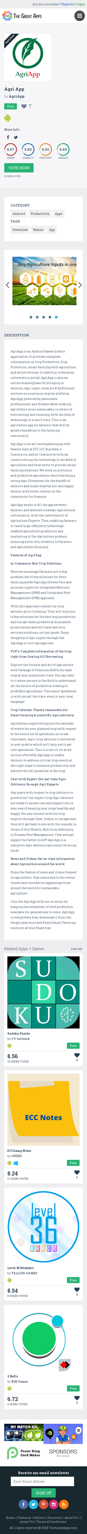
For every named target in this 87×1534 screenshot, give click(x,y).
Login (80, 4)
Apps (58, 214)
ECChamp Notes (19, 1151)
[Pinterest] (43, 1504)
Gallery (39, 1518)
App (52, 230)
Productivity (40, 214)
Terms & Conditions (51, 1522)
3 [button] (43, 317)
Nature (38, 230)
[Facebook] (23, 1504)
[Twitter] (33, 1504)
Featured (24, 1518)
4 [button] (50, 317)
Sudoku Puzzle (18, 1033)
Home (10, 1518)
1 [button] (31, 317)
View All (76, 949)
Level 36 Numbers (20, 1268)
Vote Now (18, 167)
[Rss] (64, 1504)
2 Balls (12, 1376)
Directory (55, 1518)
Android (19, 214)
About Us (70, 1518)
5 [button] (56, 317)
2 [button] (37, 317)
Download (20, 230)
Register (68, 4)
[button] (7, 284)
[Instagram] (53, 1504)
